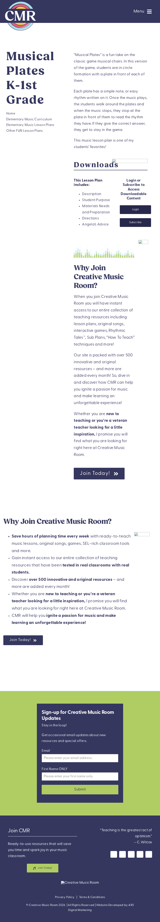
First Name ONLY (56, 769)
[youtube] (131, 854)
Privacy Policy (65, 897)
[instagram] (122, 854)
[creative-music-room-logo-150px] (20, 2)
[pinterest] (140, 854)
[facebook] (113, 854)
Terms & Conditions (92, 897)
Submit (80, 790)
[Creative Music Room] (80, 883)
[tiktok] (148, 854)
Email (47, 751)
